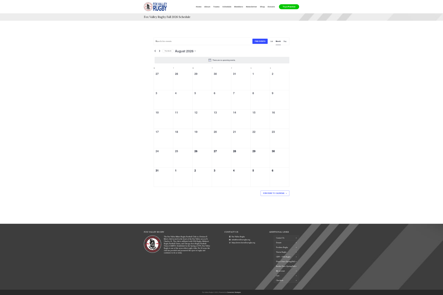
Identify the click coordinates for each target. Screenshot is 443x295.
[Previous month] (155, 51)
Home (198, 6)
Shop (262, 6)
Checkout (279, 280)
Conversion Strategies (234, 292)
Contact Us (280, 238)
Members (238, 6)
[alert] (222, 60)
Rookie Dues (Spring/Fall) (286, 266)
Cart (277, 276)
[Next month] (159, 51)
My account (280, 271)
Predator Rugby (282, 247)
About (207, 6)
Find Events (260, 41)
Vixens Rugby (281, 252)
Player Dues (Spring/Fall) (285, 261)
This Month (168, 51)
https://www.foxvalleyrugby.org (243, 243)
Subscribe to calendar (273, 193)
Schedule (226, 6)
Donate (271, 6)
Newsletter (251, 6)
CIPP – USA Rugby (283, 257)
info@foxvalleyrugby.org (241, 240)
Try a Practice (289, 6)
